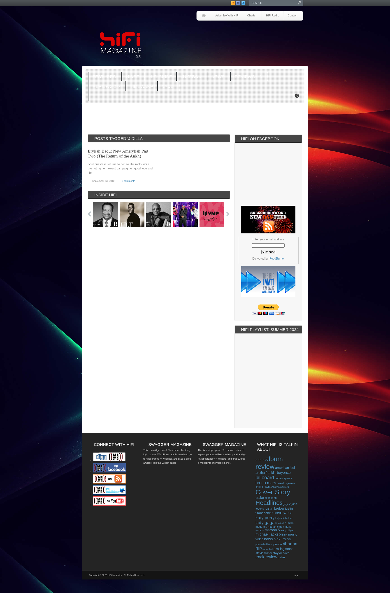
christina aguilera (279, 487)
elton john (271, 497)
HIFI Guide (160, 76)
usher (281, 557)
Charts (249, 16)
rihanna (290, 543)
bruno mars (265, 483)
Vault (169, 86)
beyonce (284, 472)
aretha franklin (265, 472)
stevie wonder (264, 553)
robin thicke (268, 549)
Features (102, 77)
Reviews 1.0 (246, 77)
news (268, 539)
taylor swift (281, 553)
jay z (287, 504)
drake (259, 497)
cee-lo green (286, 483)
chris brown (262, 486)
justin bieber (274, 508)
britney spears (283, 478)
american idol (285, 468)
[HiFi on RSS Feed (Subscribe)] (109, 482)
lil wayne (280, 523)
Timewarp (141, 86)
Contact (292, 15)
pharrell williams (264, 544)
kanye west (282, 513)
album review (269, 462)
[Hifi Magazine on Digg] (109, 460)
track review (266, 557)
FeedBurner (277, 258)
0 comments (128, 181)
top (296, 575)
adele (260, 460)
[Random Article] (296, 97)
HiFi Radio (272, 15)
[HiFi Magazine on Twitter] (109, 493)
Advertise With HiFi (227, 15)
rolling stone (284, 549)
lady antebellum (283, 518)
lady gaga (265, 522)
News (216, 77)
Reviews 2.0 (104, 86)
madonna (261, 526)
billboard (264, 477)
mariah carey (276, 526)
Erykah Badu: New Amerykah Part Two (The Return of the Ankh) (118, 153)
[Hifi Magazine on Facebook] (109, 471)
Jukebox (188, 77)
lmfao (290, 523)
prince (277, 544)
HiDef (130, 77)
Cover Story (272, 492)
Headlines (269, 502)
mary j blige (287, 530)
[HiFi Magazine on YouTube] (109, 504)
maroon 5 (272, 530)
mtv (285, 534)
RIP (258, 548)
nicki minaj (283, 539)
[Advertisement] (250, 33)
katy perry (265, 517)
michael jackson (269, 534)
